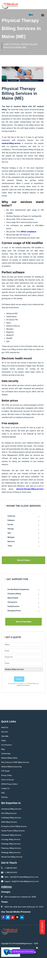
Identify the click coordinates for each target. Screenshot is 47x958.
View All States (23, 560)
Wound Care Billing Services (11, 857)
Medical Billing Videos (9, 758)
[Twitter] (8, 917)
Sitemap (4, 797)
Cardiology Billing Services (11, 818)
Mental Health (13, 598)
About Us (4, 727)
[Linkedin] (22, 917)
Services (4, 732)
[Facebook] (3, 917)
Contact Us (5, 788)
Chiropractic (12, 602)
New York (11, 541)
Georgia (11, 529)
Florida (10, 524)
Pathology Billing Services (11, 844)
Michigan (11, 537)
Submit (19, 679)
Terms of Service (7, 780)
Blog (3, 749)
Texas (10, 546)
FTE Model (5, 771)
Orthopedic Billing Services (11, 835)
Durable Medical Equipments (18, 589)
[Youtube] (12, 917)
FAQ (3, 793)
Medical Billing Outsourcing (11, 767)
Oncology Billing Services (10, 839)
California (11, 516)
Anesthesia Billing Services (11, 809)
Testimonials (5, 753)
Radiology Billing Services (11, 852)
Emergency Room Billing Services (14, 826)
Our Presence (6, 745)
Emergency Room (14, 611)
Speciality (4, 736)
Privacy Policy (31, 683)
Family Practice (13, 606)
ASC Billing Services (9, 813)
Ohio (9, 533)
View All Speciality (23, 622)
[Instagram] (17, 917)
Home (6, 44)
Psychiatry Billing (14, 594)
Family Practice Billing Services (13, 831)
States (3, 740)
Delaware (11, 520)
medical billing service (11, 143)
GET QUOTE (42, 927)
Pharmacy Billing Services (11, 848)
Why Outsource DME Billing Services (15, 762)
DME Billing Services (9, 822)
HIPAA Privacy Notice (23, 685)
